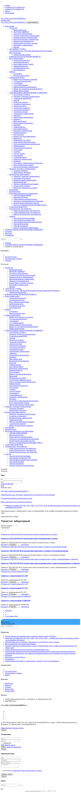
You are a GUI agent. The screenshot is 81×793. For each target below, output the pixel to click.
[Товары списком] (14, 526)
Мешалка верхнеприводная (23, 41)
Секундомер (18, 150)
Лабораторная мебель (17, 77)
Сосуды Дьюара (19, 153)
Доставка (8, 231)
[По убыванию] (4, 532)
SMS (2, 745)
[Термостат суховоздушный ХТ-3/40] (14, 571)
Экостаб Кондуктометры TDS (24, 220)
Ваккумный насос (20, 30)
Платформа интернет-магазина (33, 791)
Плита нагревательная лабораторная (27, 144)
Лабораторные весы (21, 66)
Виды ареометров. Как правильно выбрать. (16, 502)
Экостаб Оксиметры (21, 226)
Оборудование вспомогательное (25, 199)
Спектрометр (18, 155)
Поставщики (13, 190)
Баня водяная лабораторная (23, 117)
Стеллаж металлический (22, 81)
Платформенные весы (21, 68)
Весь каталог (9, 26)
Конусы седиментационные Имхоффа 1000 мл (30, 205)
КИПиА (12, 72)
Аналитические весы (21, 62)
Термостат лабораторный (23, 159)
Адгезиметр (18, 74)
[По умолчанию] (2, 530)
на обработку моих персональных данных (27, 770)
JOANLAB (13, 28)
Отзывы (8, 687)
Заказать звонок (7, 774)
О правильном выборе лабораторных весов (16, 498)
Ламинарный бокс (20, 182)
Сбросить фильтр (7, 484)
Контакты (8, 233)
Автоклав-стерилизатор (22, 104)
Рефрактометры (19, 146)
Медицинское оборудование (19, 174)
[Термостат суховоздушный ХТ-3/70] (14, 584)
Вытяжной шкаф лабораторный (25, 180)
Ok (2, 789)
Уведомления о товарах (13, 259)
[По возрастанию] (2, 532)
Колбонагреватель (20, 133)
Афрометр (17, 115)
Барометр (17, 119)
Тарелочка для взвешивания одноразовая (28, 201)
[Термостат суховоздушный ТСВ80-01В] (16, 596)
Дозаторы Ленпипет (21, 171)
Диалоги (8, 260)
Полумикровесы (19, 70)
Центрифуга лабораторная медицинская (28, 163)
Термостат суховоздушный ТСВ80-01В (15, 600)
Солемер (17, 152)
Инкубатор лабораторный (23, 131)
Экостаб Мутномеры (21, 224)
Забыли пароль (10, 745)
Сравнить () (19, 9)
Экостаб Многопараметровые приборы (28, 222)
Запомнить (7, 743)
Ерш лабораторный (20, 129)
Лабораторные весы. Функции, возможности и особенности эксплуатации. (28, 495)
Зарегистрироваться (14, 747)
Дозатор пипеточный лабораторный (27, 36)
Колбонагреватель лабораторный (25, 37)
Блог (2, 486)
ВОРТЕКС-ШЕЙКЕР (21, 32)
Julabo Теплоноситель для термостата (27, 210)
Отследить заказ (11, 257)
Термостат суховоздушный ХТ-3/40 (14, 576)
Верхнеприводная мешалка (23, 123)
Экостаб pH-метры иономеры (24, 218)
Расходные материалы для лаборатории (23, 193)
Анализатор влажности (22, 60)
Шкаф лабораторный (21, 91)
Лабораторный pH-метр (22, 55)
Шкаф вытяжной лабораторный (25, 87)
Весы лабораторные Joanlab (23, 64)
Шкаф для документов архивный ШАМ (28, 89)
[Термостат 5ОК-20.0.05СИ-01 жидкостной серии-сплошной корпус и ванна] (29, 534)
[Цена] (7, 530)
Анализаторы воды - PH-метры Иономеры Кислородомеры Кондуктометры (32, 290)
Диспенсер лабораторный (23, 34)
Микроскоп (18, 138)
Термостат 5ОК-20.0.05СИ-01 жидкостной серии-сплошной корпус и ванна (29, 538)
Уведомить (25, 544)
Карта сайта (9, 689)
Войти (7, 675)
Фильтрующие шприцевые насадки (26, 203)
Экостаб (16, 100)
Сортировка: (5, 527)
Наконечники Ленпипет (22, 172)
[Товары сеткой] (16, 526)
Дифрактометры (19, 127)
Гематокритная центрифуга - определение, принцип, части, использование (32, 661)
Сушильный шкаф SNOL (23, 98)
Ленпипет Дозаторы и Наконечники (27, 96)
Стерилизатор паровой (22, 186)
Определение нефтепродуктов (24, 142)
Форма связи (9, 691)
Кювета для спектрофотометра (25, 136)
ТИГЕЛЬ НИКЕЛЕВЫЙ (22, 195)
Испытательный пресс (22, 75)
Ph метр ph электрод (21, 102)
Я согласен (22, 770)
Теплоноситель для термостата (20, 209)
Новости (8, 685)
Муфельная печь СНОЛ (22, 140)
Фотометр (17, 161)
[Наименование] (4, 530)
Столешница (18, 83)
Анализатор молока (21, 112)
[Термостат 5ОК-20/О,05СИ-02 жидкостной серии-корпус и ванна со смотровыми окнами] (34, 547)
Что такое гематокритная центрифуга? (14, 491)
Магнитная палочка (21, 197)
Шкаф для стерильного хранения (25, 79)
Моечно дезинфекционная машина (26, 184)
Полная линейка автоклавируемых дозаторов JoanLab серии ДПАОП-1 (30, 636)
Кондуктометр (19, 134)
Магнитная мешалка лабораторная (26, 39)
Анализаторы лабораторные (24, 114)
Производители (15, 191)
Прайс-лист (9, 683)
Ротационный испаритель (23, 148)
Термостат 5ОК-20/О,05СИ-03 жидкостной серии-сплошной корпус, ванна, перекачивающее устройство (40, 563)
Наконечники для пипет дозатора (26, 43)
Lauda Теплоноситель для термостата (27, 212)
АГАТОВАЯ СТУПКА (17, 49)
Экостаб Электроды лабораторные (26, 228)
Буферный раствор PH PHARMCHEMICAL (25, 56)
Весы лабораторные (16, 58)
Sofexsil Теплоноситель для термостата (27, 214)
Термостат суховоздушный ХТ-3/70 (14, 588)
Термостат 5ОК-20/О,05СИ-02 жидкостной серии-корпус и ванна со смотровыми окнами (34, 551)
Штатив (16, 47)
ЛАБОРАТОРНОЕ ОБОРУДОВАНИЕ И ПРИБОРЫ (28, 93)
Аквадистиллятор (20, 106)
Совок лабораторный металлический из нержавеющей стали (27, 649)
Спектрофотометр (20, 157)
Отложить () (20, 7)
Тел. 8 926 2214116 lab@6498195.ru (13, 18)
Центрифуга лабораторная (23, 45)
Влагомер (17, 125)
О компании (9, 235)
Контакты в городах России (15, 657)
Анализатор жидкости (21, 110)
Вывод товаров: (6, 526)
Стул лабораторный (21, 85)
